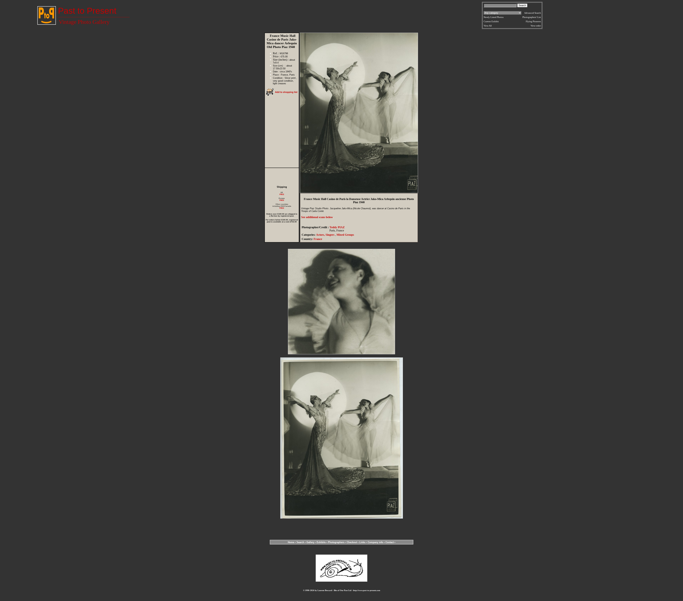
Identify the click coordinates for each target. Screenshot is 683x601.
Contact (389, 542)
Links (362, 542)
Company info (376, 542)
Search (300, 542)
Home (291, 542)
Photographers (336, 542)
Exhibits (321, 542)
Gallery (310, 542)
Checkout (352, 542)
